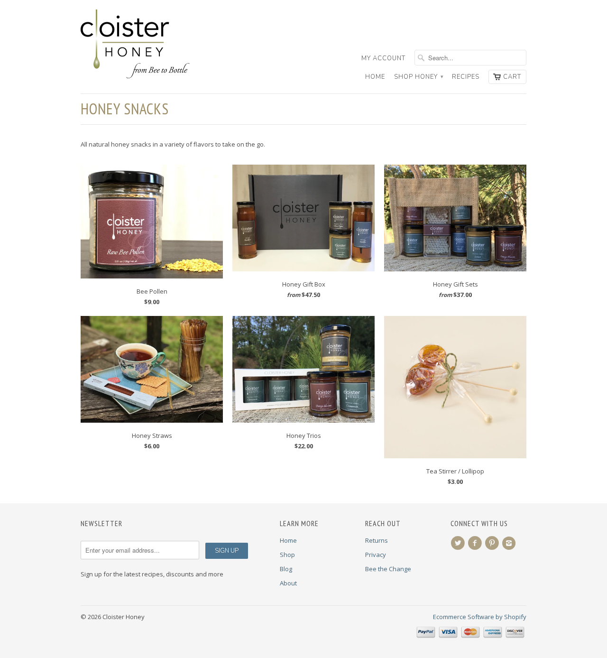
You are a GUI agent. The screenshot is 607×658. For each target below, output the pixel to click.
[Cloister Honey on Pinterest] (493, 543)
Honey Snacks (125, 109)
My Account (383, 58)
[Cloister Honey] (152, 44)
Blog (286, 569)
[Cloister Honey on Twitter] (459, 543)
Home (375, 77)
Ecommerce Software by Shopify (479, 616)
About (288, 583)
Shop (287, 554)
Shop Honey (418, 77)
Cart (512, 77)
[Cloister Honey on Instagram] (510, 543)
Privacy (375, 554)
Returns (376, 540)
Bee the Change (388, 569)
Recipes (465, 77)
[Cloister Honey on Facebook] (476, 543)
